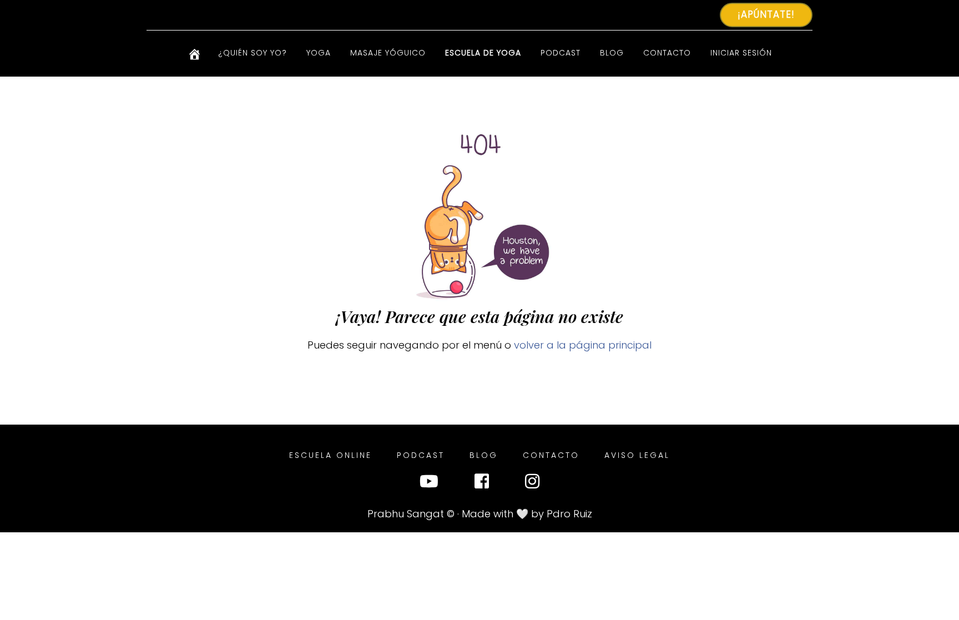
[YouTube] (429, 484)
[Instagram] (532, 484)
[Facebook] (482, 484)
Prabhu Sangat (405, 514)
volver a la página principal (583, 345)
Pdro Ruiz (569, 514)
